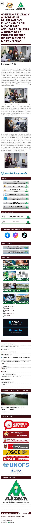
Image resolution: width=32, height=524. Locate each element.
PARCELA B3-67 (9, 311)
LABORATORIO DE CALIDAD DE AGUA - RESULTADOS (16, 357)
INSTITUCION (5, 354)
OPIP (3, 368)
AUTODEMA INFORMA (7, 344)
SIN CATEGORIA (6, 379)
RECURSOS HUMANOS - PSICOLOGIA (11, 377)
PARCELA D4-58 (9, 313)
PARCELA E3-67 (9, 308)
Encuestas (16, 222)
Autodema (9, 520)
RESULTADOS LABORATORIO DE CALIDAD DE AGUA (13, 408)
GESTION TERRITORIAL (8, 352)
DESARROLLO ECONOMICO (9, 346)
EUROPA (7, 315)
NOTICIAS (4, 366)
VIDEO (3, 385)
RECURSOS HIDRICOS (8, 374)
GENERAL (4, 349)
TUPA (23, 516)
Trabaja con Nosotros (16, 216)
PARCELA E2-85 (9, 306)
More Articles (26, 390)
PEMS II (4, 371)
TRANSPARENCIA (6, 382)
